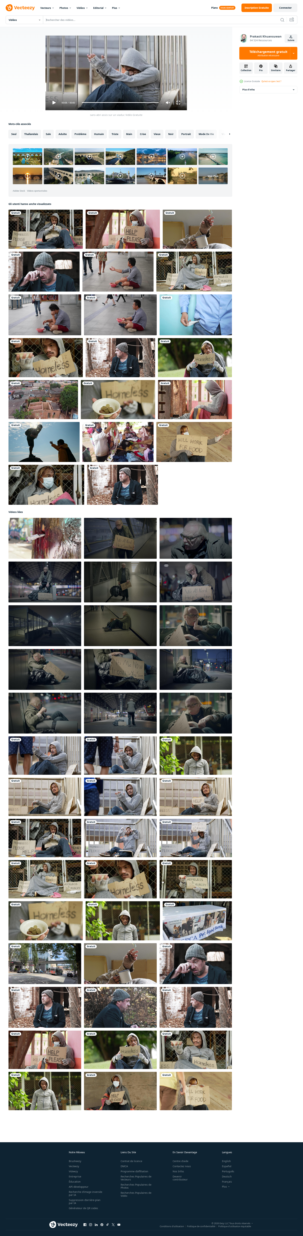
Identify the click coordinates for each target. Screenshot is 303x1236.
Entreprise (75, 1176)
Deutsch (227, 1176)
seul (13, 134)
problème (80, 134)
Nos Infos (178, 1171)
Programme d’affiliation (134, 1171)
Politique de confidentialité (201, 1226)
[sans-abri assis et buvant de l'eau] (120, 838)
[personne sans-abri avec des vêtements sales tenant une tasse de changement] (45, 357)
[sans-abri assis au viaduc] (120, 796)
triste (115, 134)
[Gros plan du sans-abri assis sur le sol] (196, 1049)
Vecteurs (45, 8)
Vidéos (81, 8)
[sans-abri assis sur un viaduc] (44, 755)
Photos (63, 8)
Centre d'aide (180, 1161)
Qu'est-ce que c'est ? (271, 81)
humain (99, 134)
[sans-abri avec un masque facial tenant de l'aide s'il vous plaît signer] (195, 399)
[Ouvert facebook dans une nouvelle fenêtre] (84, 1224)
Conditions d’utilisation (172, 1226)
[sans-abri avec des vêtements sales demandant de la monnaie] (194, 272)
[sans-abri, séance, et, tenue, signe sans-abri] (195, 357)
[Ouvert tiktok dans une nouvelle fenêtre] (107, 1224)
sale (48, 134)
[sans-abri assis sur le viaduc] (120, 755)
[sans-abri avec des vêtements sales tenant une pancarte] (118, 399)
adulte (63, 134)
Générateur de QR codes (83, 1208)
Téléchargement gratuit (268, 53)
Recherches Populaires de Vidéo (136, 1194)
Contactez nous (182, 1166)
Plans (214, 7)
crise (143, 134)
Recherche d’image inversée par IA (85, 1193)
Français (227, 1181)
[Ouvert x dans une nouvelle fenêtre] (113, 1224)
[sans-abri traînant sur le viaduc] (44, 796)
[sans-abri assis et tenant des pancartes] (196, 838)
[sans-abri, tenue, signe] (194, 442)
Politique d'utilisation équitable (234, 1226)
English (226, 1161)
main (129, 134)
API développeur (78, 1186)
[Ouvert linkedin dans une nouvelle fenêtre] (96, 1224)
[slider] (120, 102)
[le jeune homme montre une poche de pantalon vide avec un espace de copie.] (196, 314)
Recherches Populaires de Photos (136, 1186)
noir (171, 134)
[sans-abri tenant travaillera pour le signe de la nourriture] (44, 1091)
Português (228, 1171)
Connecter (285, 7)
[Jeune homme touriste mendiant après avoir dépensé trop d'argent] (118, 272)
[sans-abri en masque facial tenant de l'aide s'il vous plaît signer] (123, 229)
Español (226, 1166)
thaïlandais (31, 134)
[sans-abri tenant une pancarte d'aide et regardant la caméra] (196, 755)
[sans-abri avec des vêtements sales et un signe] (123, 920)
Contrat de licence (131, 1161)
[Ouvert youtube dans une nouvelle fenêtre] (118, 1224)
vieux (157, 134)
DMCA (124, 1166)
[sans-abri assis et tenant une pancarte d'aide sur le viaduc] (196, 796)
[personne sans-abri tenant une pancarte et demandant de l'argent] (196, 879)
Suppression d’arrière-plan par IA (84, 1201)
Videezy (73, 1171)
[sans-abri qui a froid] (46, 485)
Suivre (291, 40)
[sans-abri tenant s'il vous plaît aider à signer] (120, 1091)
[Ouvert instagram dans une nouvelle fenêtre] (90, 1224)
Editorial (98, 8)
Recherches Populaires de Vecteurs (136, 1178)
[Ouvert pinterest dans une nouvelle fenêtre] (101, 1224)
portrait (186, 134)
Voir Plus (213, 175)
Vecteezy (74, 1166)
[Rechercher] (282, 20)
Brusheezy (75, 1161)
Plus (114, 8)
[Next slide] (226, 134)
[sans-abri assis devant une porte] (45, 229)
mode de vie (206, 134)
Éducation (75, 1181)
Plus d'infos (248, 89)
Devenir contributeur (180, 1178)
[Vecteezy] (20, 7)
